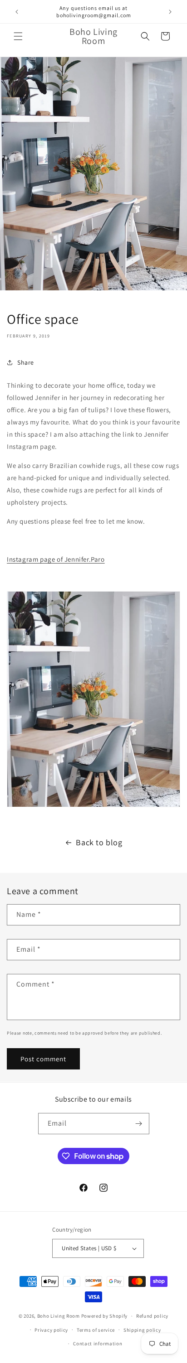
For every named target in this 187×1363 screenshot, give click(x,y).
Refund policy (152, 1316)
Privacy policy (51, 1330)
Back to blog (99, 842)
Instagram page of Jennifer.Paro (56, 559)
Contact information (97, 1343)
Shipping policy (142, 1330)
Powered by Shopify (104, 1316)
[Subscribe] (139, 1123)
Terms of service (96, 1330)
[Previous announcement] (17, 12)
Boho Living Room (58, 1316)
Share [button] (25, 362)
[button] (18, 36)
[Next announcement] (170, 12)
